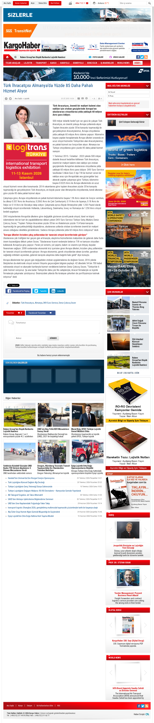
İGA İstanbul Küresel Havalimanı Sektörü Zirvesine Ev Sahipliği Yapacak (138, 343)
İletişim (29, 706)
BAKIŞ (111, 515)
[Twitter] (10, 98)
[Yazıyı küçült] (93, 98)
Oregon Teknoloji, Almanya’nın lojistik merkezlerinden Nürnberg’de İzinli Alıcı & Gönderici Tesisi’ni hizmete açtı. (53, 469)
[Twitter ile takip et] (142, 57)
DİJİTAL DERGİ (115, 610)
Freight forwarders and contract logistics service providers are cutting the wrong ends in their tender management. (128, 598)
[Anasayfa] (9, 57)
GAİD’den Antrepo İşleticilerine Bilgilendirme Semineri (30, 499)
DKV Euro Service (50, 303)
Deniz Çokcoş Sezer (67, 303)
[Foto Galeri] (96, 57)
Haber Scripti (139, 714)
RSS (58, 706)
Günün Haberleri (21, 3)
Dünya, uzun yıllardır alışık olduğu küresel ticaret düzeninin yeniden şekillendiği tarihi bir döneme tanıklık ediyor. (128, 551)
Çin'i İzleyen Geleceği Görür (132, 122)
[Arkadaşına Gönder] (82, 98)
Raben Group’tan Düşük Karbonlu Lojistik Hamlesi (139, 361)
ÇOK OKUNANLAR (115, 292)
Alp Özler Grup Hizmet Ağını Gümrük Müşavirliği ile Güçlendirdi (34, 512)
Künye (20, 706)
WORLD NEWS (115, 657)
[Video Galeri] (117, 57)
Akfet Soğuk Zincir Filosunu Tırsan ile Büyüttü (139, 324)
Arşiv (32, 3)
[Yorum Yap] (78, 98)
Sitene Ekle (42, 3)
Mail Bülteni (55, 3)
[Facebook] (6, 98)
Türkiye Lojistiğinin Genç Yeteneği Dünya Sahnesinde (30, 486)
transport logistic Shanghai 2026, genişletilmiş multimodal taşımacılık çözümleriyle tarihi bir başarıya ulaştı (53, 507)
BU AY (119, 373)
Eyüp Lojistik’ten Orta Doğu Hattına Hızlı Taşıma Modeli (31, 516)
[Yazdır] (86, 98)
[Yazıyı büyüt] (100, 98)
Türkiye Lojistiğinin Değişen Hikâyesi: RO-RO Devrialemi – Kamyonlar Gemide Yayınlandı (44, 491)
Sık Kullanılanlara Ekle (45, 706)
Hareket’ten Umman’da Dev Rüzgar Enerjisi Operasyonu (31, 478)
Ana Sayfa (7, 3)
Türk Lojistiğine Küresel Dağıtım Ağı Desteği (26, 482)
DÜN (137, 373)
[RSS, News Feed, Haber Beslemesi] (146, 57)
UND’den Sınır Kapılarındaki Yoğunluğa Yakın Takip (29, 503)
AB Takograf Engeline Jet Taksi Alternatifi (25, 495)
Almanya (38, 303)
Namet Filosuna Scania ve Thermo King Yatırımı (139, 306)
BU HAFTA (128, 373)
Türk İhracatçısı (27, 303)
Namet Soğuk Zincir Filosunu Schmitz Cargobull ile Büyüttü (47, 57)
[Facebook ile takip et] (138, 57)
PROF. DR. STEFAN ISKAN (120, 562)
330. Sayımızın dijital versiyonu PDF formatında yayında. (128, 643)
